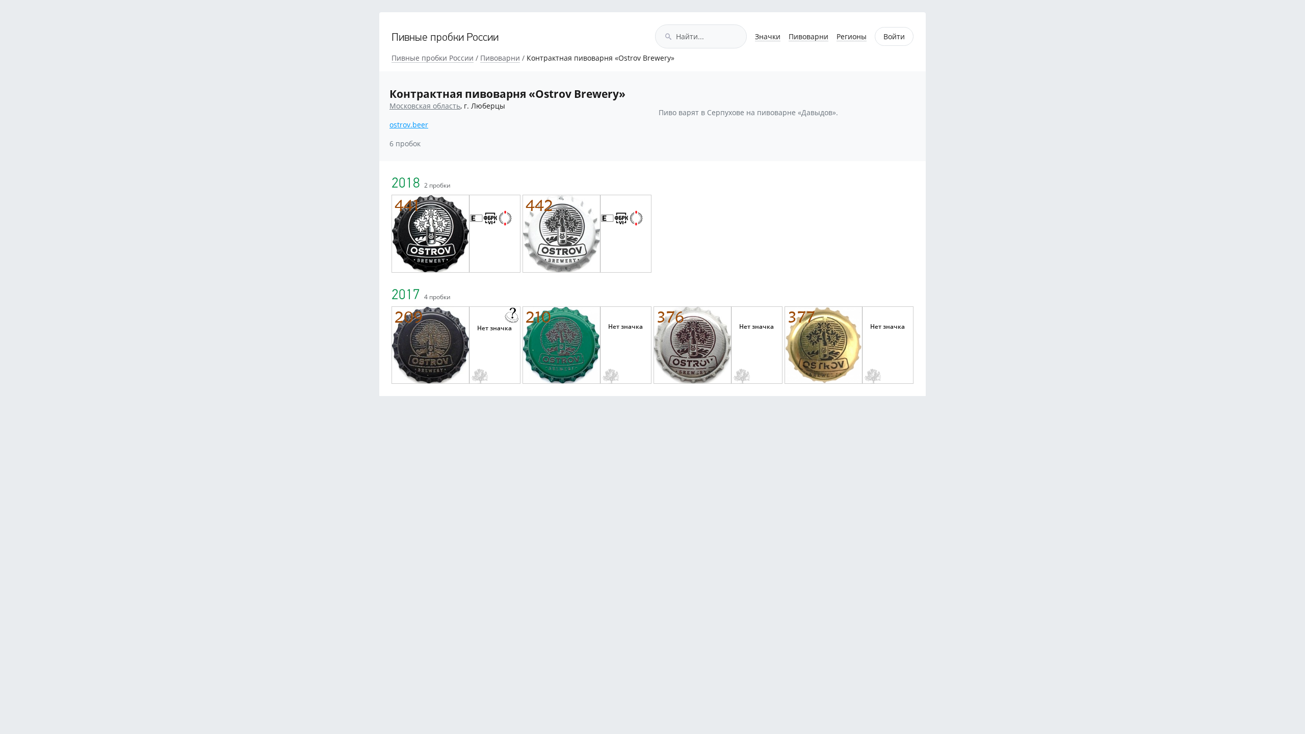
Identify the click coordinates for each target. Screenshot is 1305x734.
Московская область (424, 106)
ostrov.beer (408, 124)
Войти (894, 36)
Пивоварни (808, 36)
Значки (767, 36)
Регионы (852, 36)
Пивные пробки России (445, 38)
